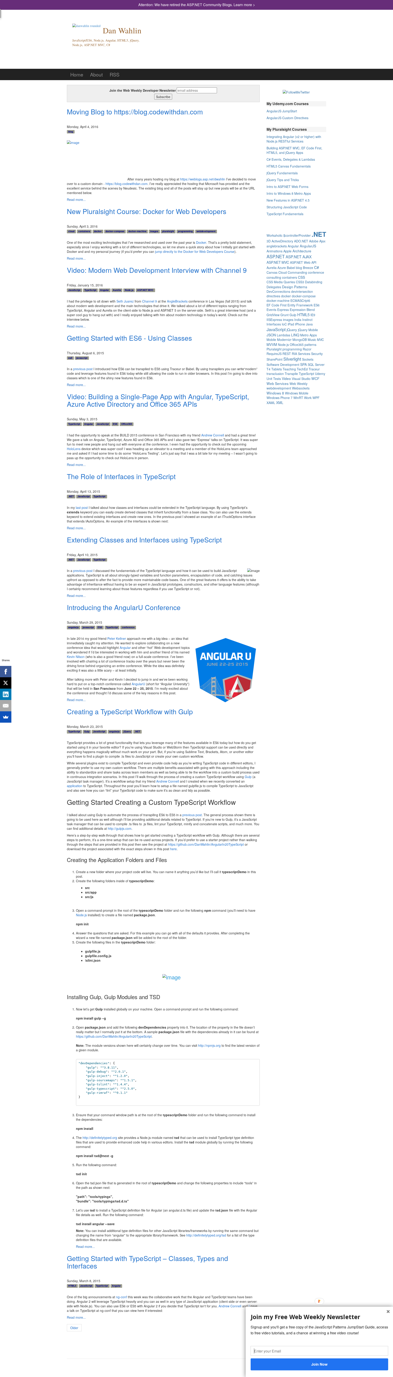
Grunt (284, 315)
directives (273, 296)
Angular (104, 290)
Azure (281, 267)
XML (279, 402)
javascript (82, 358)
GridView (273, 315)
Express (283, 309)
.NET (71, 496)
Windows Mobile (296, 393)
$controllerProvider (297, 235)
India (297, 319)
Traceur (314, 369)
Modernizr (284, 339)
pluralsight (168, 231)
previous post (83, 369)
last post (82, 507)
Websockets (301, 388)
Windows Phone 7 (279, 397)
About (96, 74)
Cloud (282, 272)
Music (312, 339)
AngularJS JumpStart (282, 111)
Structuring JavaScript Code (287, 207)
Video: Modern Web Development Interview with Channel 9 (157, 270)
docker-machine (137, 231)
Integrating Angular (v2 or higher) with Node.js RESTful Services (294, 138)
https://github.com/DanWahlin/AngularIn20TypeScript (206, 844)
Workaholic (274, 235)
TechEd (302, 369)
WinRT (298, 397)
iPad (291, 324)
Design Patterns (294, 286)
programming (185, 231)
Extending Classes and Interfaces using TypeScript (144, 539)
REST (286, 353)
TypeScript (90, 290)
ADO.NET (301, 241)
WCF (315, 378)
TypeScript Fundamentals (285, 214)
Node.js (129, 290)
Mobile (271, 339)
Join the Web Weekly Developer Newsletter (142, 90)
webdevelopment (206, 231)
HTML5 (72, 1285)
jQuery (127, 731)
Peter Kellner (116, 638)
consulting (274, 277)
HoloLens (74, 448)
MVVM (272, 344)
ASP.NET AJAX (299, 256)
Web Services (278, 383)
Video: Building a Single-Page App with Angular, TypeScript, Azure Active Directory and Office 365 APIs (158, 400)
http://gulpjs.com (119, 828)
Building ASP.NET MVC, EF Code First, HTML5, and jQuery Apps (294, 150)
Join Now (319, 1364)
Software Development (283, 364)
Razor (307, 349)
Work (308, 397)
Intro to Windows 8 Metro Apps (289, 193)
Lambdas (283, 335)
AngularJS (308, 245)
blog (70, 131)
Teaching (289, 369)
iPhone (300, 324)
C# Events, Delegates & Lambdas (291, 159)
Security (317, 353)
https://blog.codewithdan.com (127, 183)
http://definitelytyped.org (100, 1137)
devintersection (302, 291)
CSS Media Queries (281, 282)
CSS (301, 277)
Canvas (272, 272)
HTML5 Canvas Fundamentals (289, 166)
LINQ (295, 334)
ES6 (115, 424)
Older (74, 1327)
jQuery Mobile (308, 330)
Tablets (276, 369)
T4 (268, 369)
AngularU (138, 684)
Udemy (320, 373)
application (74, 785)
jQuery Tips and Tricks (283, 179)
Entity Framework (300, 305)
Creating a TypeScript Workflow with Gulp (130, 711)
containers (84, 231)
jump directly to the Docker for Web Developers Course (194, 251)
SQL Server (316, 364)
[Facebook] (5, 671)
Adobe (313, 241)
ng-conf (121, 1297)
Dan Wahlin (122, 30)
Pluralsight (274, 349)
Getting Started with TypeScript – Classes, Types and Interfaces (147, 1261)
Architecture (301, 250)
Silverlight (292, 359)
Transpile (291, 373)
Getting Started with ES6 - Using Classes (129, 338)
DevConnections (278, 291)
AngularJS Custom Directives (287, 118)
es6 (70, 358)
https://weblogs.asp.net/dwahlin (202, 179)
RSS (114, 74)
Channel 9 (149, 301)
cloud (71, 231)
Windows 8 (275, 392)
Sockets (307, 359)
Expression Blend (302, 309)
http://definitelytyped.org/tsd (206, 1235)
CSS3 (300, 282)
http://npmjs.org (209, 1045)
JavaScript (74, 290)
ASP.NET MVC (145, 290)
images (154, 231)
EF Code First (277, 305)
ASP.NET (276, 256)
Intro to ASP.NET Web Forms (287, 186)
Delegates (274, 287)
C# (316, 267)
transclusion (275, 373)
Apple (287, 251)
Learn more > (244, 4)
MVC (320, 339)
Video (286, 378)
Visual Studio (301, 378)
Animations (274, 251)
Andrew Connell (212, 435)
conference (128, 627)
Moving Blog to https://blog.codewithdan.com (135, 111)
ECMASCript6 (300, 300)
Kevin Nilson (76, 656)
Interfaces (274, 324)
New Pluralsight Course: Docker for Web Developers (146, 211)
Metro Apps (308, 335)
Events (271, 309)
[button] (319, 1317)
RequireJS (274, 353)
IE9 (312, 315)
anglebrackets (277, 246)
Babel (291, 267)
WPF (316, 397)
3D (269, 241)
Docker (201, 242)
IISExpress (274, 319)
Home (76, 74)
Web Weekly (298, 383)
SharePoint (274, 359)
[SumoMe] (5, 717)
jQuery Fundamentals (282, 173)
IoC (284, 324)
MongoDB (299, 339)
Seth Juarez (125, 301)
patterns (310, 344)
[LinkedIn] (5, 694)
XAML (271, 402)
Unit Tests (274, 378)
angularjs (73, 627)
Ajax (322, 241)
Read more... (76, 199)
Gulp (86, 731)
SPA (303, 364)
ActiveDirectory (282, 241)
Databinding (313, 282)
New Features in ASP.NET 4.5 (288, 200)
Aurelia (117, 290)
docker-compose (115, 231)
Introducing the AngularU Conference (124, 607)
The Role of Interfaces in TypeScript (121, 476)
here (173, 849)
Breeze (308, 267)
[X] (5, 683)
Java (309, 324)
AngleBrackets (177, 301)
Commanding (297, 272)
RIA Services (301, 353)
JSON (271, 334)
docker (98, 231)
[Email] (5, 705)
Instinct (307, 319)
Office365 (126, 424)
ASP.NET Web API (303, 262)
